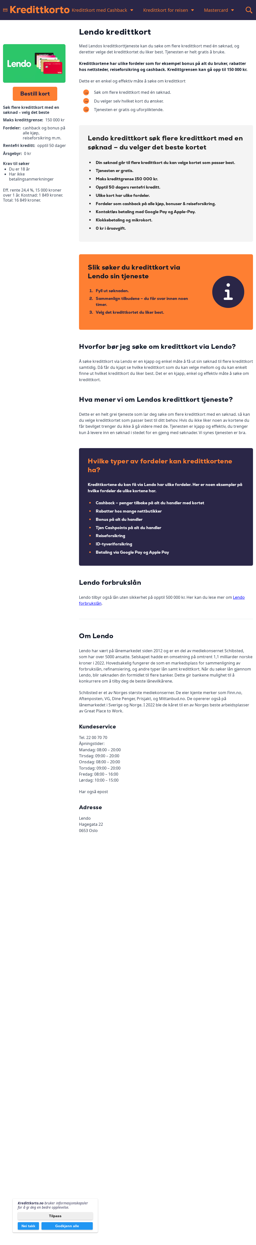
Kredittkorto (40, 10)
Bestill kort (35, 93)
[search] (249, 10)
